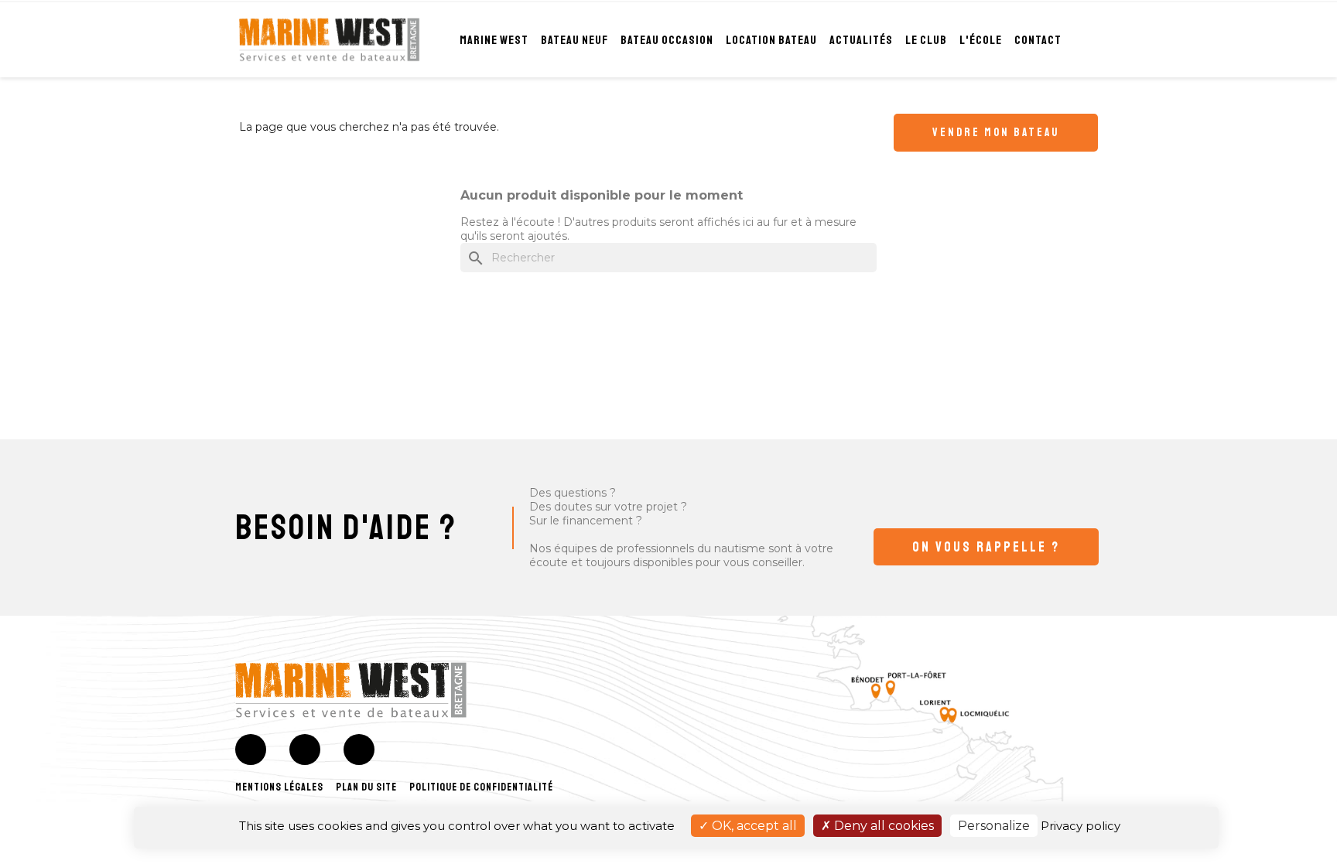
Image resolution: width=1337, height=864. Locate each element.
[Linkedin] (359, 749)
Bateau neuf (574, 40)
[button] (986, 546)
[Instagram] (304, 749)
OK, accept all (753, 825)
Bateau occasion (667, 40)
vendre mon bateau (995, 132)
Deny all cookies (882, 825)
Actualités (861, 40)
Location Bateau (771, 40)
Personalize (994, 825)
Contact (1038, 40)
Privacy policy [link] (1080, 825)
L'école (980, 40)
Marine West (494, 40)
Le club (926, 40)
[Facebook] (250, 749)
